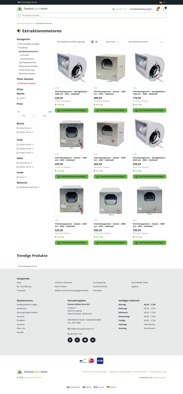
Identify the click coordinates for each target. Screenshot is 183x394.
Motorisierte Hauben (28, 66)
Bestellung (21, 308)
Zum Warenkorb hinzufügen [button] (73, 110)
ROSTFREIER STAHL (139, 282)
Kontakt (20, 332)
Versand (20, 316)
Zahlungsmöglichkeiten (27, 312)
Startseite (20, 23)
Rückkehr (21, 320)
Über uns (21, 328)
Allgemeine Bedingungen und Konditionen (128, 371)
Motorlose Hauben (27, 73)
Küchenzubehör (100, 286)
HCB (57, 88)
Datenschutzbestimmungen (94, 371)
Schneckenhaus (27, 59)
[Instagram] (77, 340)
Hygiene (135, 286)
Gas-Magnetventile (27, 62)
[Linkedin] (93, 340)
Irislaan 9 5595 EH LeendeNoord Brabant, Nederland (80, 311)
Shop (19, 282)
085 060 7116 (121, 9)
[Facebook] (70, 340)
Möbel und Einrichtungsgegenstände (71, 290)
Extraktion (30, 23)
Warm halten (61, 286)
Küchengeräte (99, 282)
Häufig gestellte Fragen (27, 304)
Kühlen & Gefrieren (63, 282)
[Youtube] (85, 340)
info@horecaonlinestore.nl (82, 329)
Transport (21, 290)
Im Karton (24, 55)
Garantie (21, 324)
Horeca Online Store (33, 377)
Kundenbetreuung (158, 371)
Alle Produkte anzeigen (29, 44)
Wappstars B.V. (159, 377)
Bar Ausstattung (24, 286)
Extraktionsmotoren (28, 51)
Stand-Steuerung (26, 70)
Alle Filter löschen (28, 83)
